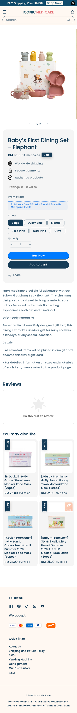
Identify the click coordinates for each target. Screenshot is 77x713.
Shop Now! (54, 3)
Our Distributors (19, 668)
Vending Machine (20, 659)
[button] (4, 12)
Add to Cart (38, 264)
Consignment (18, 664)
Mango (56, 223)
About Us (15, 646)
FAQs (12, 655)
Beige (16, 223)
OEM (12, 672)
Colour (12, 215)
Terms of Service (18, 701)
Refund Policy (59, 701)
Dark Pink (39, 231)
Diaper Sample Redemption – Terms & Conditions (38, 705)
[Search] (68, 19)
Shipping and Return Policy (27, 651)
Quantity (13, 238)
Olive (58, 231)
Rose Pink (18, 231)
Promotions (16, 197)
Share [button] (17, 275)
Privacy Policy (40, 701)
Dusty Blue (35, 223)
